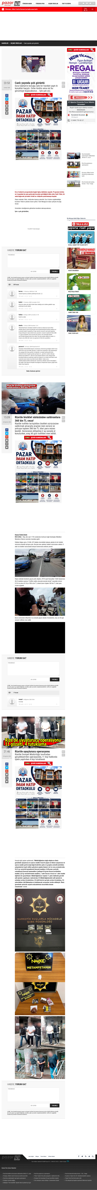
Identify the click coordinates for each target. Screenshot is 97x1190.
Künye (37, 1156)
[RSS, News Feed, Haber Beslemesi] (85, 1156)
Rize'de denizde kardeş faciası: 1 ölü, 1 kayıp (19, 9)
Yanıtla (21, 296)
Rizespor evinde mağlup (9, 1180)
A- (63, 86)
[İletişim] (90, 3)
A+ (63, 83)
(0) (27, 296)
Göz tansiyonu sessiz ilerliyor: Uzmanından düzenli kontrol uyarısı (46, 1181)
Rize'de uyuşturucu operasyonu (42, 1173)
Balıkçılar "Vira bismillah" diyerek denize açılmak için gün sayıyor (16, 1183)
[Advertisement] (48, 26)
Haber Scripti (63, 1161)
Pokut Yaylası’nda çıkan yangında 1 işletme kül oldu (46, 1176)
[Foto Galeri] (87, 3)
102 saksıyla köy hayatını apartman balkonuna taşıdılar (78, 1180)
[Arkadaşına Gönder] (6, 106)
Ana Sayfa (31, 1156)
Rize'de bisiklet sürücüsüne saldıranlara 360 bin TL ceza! (17, 1173)
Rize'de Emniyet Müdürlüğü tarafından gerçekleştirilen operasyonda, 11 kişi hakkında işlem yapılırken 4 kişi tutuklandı (36, 757)
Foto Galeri (43, 1156)
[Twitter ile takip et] (82, 1156)
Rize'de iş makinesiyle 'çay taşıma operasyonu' (14, 1178)
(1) (27, 704)
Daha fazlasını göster (33, 371)
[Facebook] (6, 95)
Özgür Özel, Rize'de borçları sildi (73, 1178)
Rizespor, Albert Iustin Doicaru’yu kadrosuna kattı (15, 1176)
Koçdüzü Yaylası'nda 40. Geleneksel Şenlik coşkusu (78, 1176)
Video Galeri (51, 1156)
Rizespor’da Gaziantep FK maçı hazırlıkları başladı (46, 1178)
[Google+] (6, 102)
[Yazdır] (6, 109)
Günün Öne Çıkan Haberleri (9, 1168)
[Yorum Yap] (6, 113)
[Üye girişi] (89, 1156)
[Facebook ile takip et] (78, 1156)
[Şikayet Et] (56, 296)
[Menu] (80, 3)
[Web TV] (83, 3)
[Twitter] (6, 99)
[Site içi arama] (93, 3)
